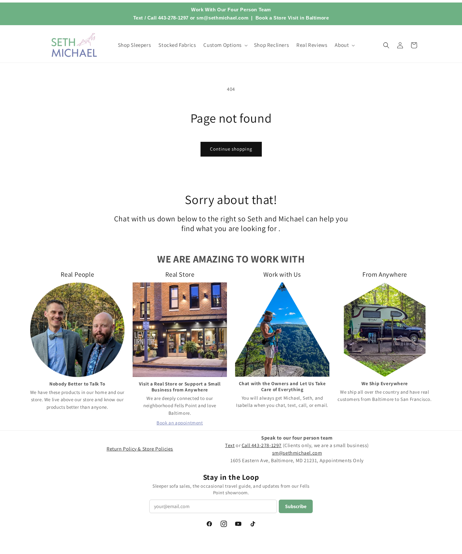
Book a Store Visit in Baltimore (292, 17)
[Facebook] (209, 524)
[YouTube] (238, 524)
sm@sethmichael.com (297, 453)
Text (138, 17)
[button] (225, 45)
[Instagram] (224, 524)
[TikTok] (253, 524)
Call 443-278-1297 (168, 17)
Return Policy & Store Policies (140, 449)
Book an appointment (180, 422)
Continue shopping (231, 149)
